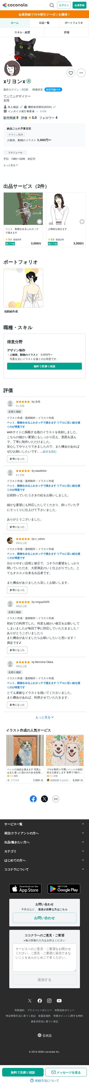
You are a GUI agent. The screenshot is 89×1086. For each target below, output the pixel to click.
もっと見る (43, 717)
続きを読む (50, 451)
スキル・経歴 (22, 32)
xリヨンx (14, 81)
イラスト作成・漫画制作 (21, 417)
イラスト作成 (46, 417)
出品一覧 (44, 23)
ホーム (15, 23)
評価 (66, 32)
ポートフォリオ (74, 23)
